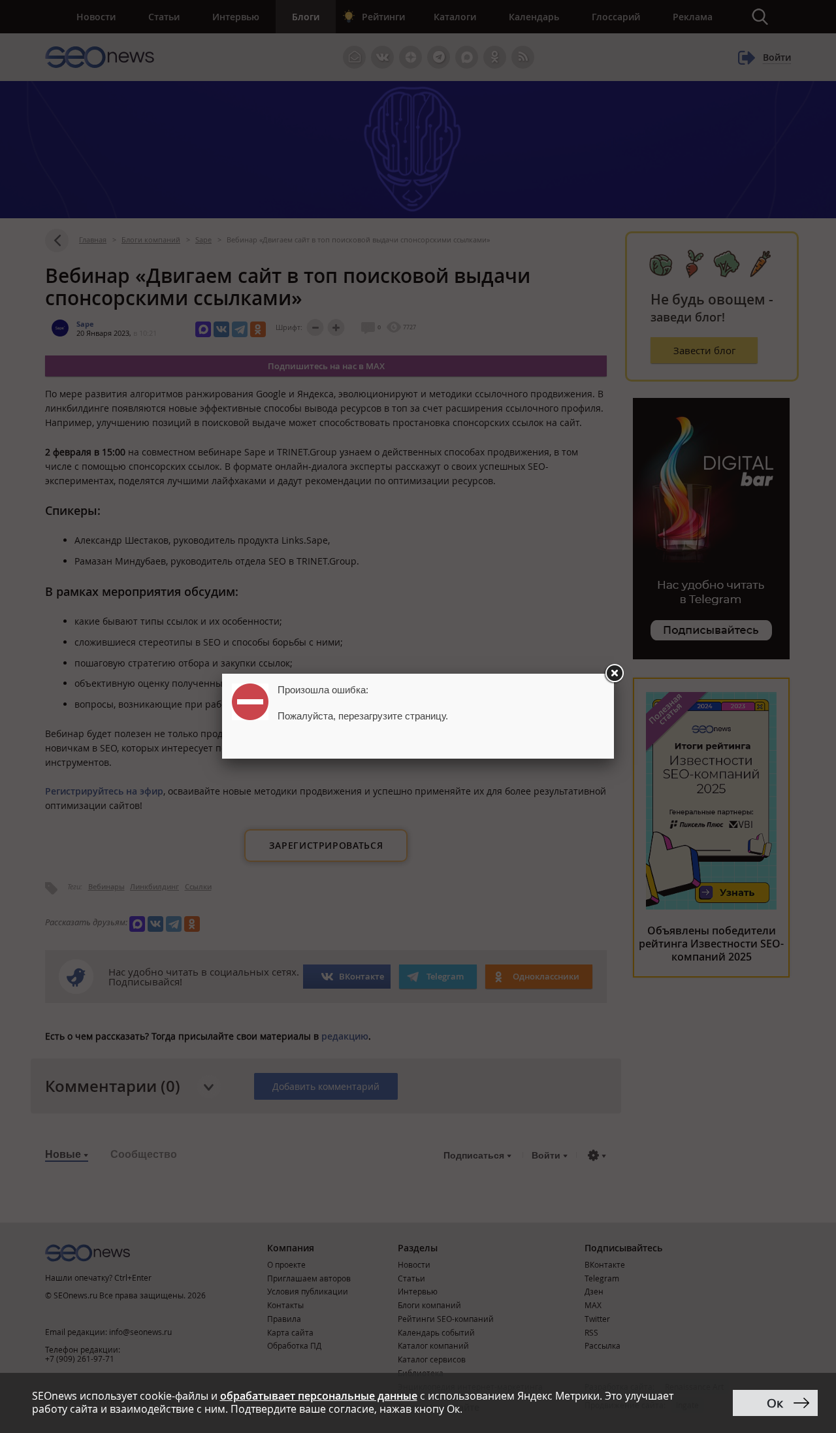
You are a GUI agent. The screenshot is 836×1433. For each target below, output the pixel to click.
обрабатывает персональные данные (318, 1396)
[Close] (614, 673)
